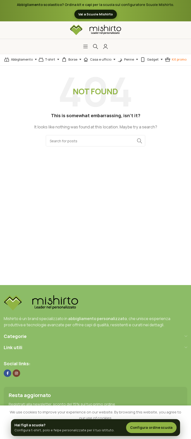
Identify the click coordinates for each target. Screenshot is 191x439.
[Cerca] (95, 46)
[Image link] (41, 302)
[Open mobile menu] (86, 46)
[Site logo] (95, 29)
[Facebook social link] (7, 373)
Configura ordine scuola (151, 427)
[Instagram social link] (16, 373)
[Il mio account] (105, 46)
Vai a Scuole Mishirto (95, 14)
